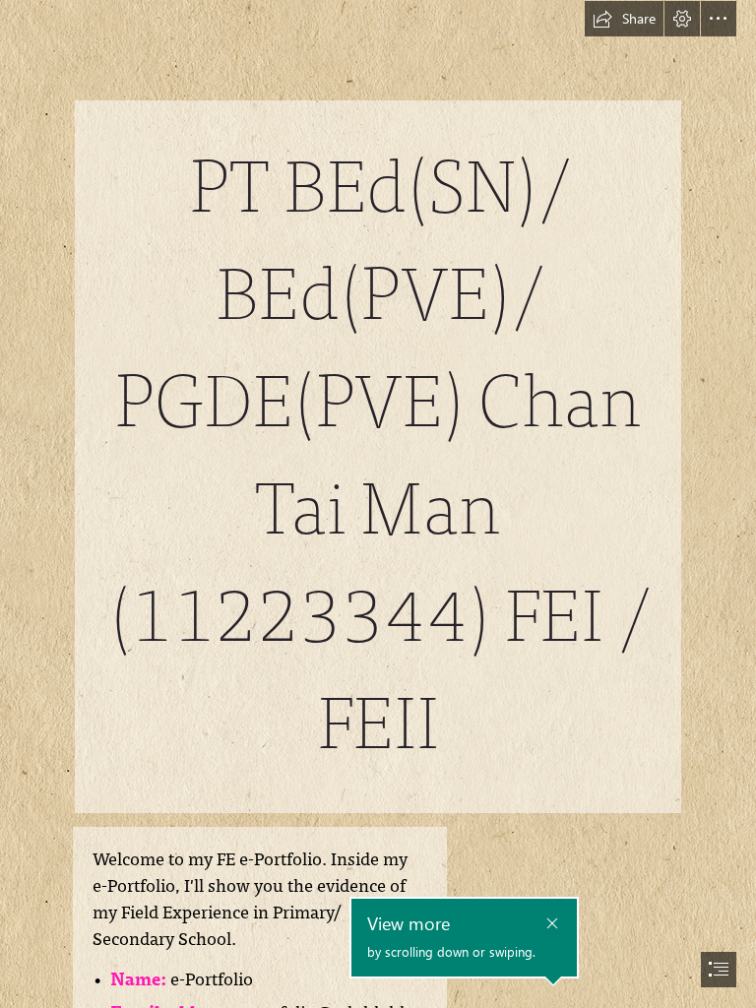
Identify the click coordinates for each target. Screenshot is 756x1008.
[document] (378, 504)
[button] (624, 18)
